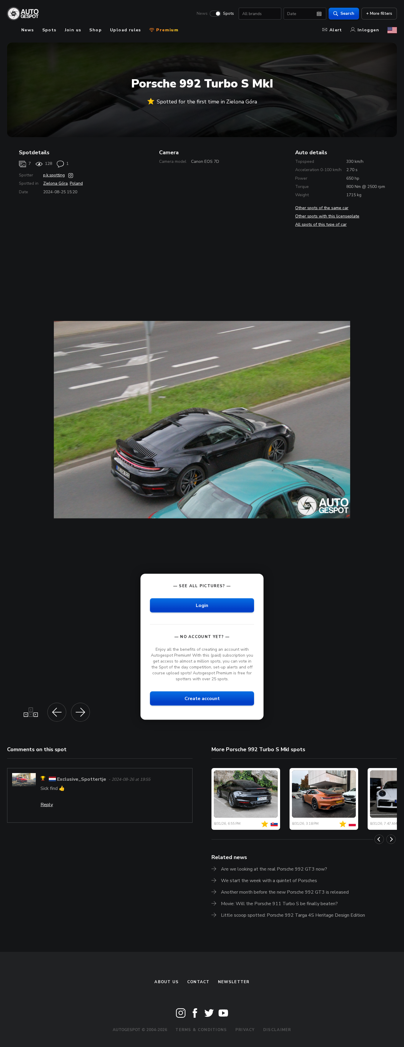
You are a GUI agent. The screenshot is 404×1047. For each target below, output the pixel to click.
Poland (76, 183)
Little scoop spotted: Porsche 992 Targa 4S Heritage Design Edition (293, 915)
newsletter (234, 982)
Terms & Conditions (201, 1030)
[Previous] (379, 839)
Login (202, 605)
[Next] (391, 839)
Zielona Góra (55, 183)
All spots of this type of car (321, 224)
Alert (335, 30)
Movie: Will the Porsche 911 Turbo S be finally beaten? (279, 903)
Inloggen (368, 30)
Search (347, 13)
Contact (198, 982)
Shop (95, 30)
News (202, 14)
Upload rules (125, 30)
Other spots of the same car (321, 208)
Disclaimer (277, 1030)
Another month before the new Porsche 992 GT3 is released (285, 892)
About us (166, 982)
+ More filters (379, 13)
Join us (73, 30)
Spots (228, 14)
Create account (202, 698)
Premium (166, 30)
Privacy (245, 1030)
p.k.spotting (54, 175)
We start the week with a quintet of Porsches (269, 880)
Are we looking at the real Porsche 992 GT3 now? (274, 869)
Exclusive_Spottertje (81, 779)
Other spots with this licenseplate (327, 216)
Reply (47, 804)
